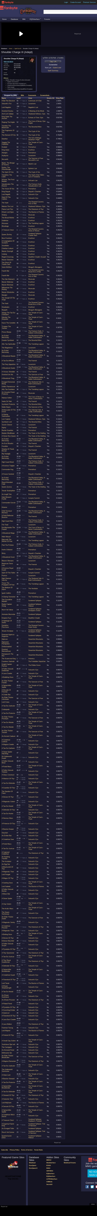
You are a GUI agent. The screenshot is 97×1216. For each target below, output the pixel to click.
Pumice (4, 575)
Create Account (75, 2)
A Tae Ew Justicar (8, 848)
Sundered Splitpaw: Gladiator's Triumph (35, 1120)
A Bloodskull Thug (8, 378)
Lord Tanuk (5, 983)
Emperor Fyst (6, 618)
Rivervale (31, 215)
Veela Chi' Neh (7, 401)
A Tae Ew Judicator (8, 706)
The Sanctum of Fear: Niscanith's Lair (35, 159)
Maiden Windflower (8, 433)
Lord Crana (5, 702)
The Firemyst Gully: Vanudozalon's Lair (35, 185)
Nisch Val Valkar (7, 610)
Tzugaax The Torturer (6, 327)
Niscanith (5, 159)
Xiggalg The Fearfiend (6, 143)
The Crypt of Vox (34, 131)
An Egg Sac (6, 864)
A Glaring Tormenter (8, 597)
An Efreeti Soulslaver (5, 996)
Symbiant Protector (8, 404)
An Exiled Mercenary (5, 336)
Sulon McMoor (7, 267)
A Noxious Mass (7, 818)
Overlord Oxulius (7, 111)
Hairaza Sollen (7, 398)
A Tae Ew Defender (8, 783)
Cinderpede (5, 709)
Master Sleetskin (7, 260)
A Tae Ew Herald (7, 806)
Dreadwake (5, 307)
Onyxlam (5, 833)
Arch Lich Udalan (7, 114)
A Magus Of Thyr (7, 878)
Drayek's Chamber (34, 191)
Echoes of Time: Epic (35, 117)
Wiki (23, 19)
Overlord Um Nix (7, 374)
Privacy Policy (14, 1150)
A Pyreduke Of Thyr (8, 949)
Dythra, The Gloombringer (6, 168)
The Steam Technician (5, 913)
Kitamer (4, 507)
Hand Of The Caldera (6, 198)
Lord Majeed (6, 1030)
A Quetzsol (5, 1013)
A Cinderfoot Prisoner (6, 927)
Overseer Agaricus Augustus (8, 635)
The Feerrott (32, 361)
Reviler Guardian (7, 430)
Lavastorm (32, 103)
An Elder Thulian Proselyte (7, 718)
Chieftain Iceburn (7, 248)
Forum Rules (38, 1150)
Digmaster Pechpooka (5, 643)
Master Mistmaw (7, 285)
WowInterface (51, 1163)
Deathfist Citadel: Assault (37, 257)
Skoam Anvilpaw (7, 631)
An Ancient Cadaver (8, 736)
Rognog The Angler (8, 122)
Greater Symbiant (8, 340)
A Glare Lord (6, 1075)
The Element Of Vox (9, 135)
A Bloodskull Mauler (8, 356)
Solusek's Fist (6, 103)
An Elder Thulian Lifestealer (7, 698)
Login (66, 2)
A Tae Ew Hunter (7, 813)
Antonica (31, 658)
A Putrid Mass (6, 766)
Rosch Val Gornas (8, 1132)
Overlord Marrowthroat (6, 650)
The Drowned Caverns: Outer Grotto (36, 626)
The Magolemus (7, 348)
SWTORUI (49, 1171)
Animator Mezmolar (8, 614)
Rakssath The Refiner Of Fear (7, 540)
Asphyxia (5, 155)
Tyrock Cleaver (7, 425)
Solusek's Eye (33, 194)
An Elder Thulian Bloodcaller (7, 1056)
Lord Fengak (6, 874)
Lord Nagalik (6, 194)
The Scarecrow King (9, 658)
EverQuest (32, 1165)
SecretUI (49, 1184)
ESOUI (48, 1165)
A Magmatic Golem (8, 801)
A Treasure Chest (8, 230)
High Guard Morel (8, 462)
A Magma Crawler (8, 744)
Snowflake (5, 245)
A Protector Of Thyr (8, 823)
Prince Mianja (6, 332)
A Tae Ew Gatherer (8, 748)
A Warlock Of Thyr (8, 778)
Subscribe (4, 1150)
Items (10, 48)
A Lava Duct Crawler (9, 1019)
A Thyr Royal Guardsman (6, 961)
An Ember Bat (6, 835)
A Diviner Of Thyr (8, 797)
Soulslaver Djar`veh (8, 1044)
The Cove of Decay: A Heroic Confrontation (35, 397)
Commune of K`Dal (34, 101)
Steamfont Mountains (35, 639)
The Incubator (6, 861)
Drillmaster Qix (7, 1053)
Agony (4, 427)
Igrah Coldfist (6, 593)
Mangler (4, 295)
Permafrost (32, 147)
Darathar (5, 139)
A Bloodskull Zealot (8, 368)
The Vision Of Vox (8, 189)
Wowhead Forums (70, 1163)
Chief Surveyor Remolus (7, 512)
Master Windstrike (8, 292)
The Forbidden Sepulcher (37, 661)
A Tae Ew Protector (8, 713)
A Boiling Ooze (7, 934)
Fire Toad (5, 525)
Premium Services (89, 2)
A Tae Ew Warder (8, 722)
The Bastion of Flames (36, 212)
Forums (47, 19)
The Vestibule (33, 588)
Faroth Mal (5, 271)
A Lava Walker (7, 1024)
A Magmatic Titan (8, 871)
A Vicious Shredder (8, 372)
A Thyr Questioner (8, 953)
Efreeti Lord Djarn (8, 212)
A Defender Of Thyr (8, 810)
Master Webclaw (7, 282)
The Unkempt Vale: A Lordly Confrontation (35, 411)
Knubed (4, 147)
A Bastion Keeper (8, 829)
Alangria (4, 153)
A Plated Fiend (7, 1004)
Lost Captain (6, 419)
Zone (30, 98)
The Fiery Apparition (8, 364)
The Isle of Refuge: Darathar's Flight (35, 138)
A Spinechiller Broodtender (6, 970)
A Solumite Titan (7, 1099)
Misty (4, 553)
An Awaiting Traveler (6, 857)
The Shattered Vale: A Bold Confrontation (35, 383)
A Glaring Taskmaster (6, 415)
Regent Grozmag (7, 257)
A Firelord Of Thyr (8, 1035)
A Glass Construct (8, 775)
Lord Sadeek (6, 886)
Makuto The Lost (7, 206)
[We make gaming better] (7, 2)
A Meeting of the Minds (36, 111)
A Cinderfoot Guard (8, 975)
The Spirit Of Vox (8, 172)
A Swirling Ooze (7, 883)
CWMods (49, 1182)
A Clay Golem (6, 904)
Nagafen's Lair (33, 107)
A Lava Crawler (7, 673)
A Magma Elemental (9, 1061)
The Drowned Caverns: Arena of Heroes (36, 230)
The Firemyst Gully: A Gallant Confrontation (35, 332)
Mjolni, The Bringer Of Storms (8, 164)
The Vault (5, 203)
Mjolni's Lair (32, 164)
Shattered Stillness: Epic (36, 114)
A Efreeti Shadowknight (6, 987)
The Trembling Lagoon (36, 223)
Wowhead (32, 1163)
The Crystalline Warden (7, 600)
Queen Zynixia (7, 487)
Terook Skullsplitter (8, 491)
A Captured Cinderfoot (5, 853)
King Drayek (6, 191)
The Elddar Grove (34, 665)
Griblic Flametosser (8, 386)
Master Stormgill (7, 251)
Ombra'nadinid (6, 646)
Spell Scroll (17, 48)
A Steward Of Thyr (8, 1095)
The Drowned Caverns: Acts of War (36, 202)
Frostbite (5, 446)
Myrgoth (4, 310)
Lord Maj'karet (6, 1103)
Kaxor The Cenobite (8, 323)
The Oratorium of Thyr (36, 209)
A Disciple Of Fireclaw (6, 691)
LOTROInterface (51, 1179)
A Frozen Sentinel (8, 474)
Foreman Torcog (7, 1028)
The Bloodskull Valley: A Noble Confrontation (36, 336)
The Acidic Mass (7, 908)
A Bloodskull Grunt (8, 557)
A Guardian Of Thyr (8, 788)
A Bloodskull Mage (8, 533)
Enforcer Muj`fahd (8, 941)
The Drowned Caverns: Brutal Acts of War (36, 271)
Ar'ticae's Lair (32, 180)
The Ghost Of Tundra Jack (6, 263)
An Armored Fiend (8, 1050)
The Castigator (7, 1047)
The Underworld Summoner (7, 1070)
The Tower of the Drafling (37, 433)
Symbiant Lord (7, 422)
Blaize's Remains (8, 561)
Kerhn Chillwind (7, 550)
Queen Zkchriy (7, 234)
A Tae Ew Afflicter (8, 361)
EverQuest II (33, 1168)
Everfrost (31, 150)
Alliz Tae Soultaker (8, 389)
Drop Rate (59, 98)
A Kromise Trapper (8, 466)
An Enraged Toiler (8, 1128)
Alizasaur (5, 223)
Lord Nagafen (6, 107)
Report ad (77, 34)
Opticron (5, 639)
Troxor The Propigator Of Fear (8, 584)
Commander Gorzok (8, 503)
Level (19, 98)
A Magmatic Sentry (8, 922)
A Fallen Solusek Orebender (7, 669)
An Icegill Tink (7, 494)
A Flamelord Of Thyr (9, 979)
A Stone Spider (7, 898)
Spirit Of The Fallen (8, 573)
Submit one (57, 68)
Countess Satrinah (8, 661)
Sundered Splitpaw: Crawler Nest (35, 234)
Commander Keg (7, 469)
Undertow (5, 220)
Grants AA (50, 98)
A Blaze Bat (6, 894)
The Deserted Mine (34, 127)
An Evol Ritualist (7, 443)
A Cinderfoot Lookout (6, 740)
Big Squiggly (6, 454)
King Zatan (5, 150)
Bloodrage (5, 226)
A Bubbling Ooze (7, 677)
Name (4, 98)
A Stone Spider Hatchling (7, 752)
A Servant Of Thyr (8, 1106)
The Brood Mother (8, 218)
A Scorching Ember (8, 1010)
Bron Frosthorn (7, 238)
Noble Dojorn (6, 407)
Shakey (4, 215)
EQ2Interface (35, 19)
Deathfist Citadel (34, 618)
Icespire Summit (34, 498)
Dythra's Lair (32, 168)
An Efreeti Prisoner (8, 1000)
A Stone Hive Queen (9, 436)
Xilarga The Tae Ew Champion (8, 313)
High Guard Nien (7, 521)
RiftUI (48, 1168)
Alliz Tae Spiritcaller (8, 344)
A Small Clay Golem (9, 1041)
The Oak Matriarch (8, 279)
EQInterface (50, 1173)
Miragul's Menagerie (35, 267)
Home (4, 19)
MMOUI (48, 1160)
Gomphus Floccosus (5, 626)
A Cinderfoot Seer (8, 839)
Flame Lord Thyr (7, 209)
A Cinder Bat (6, 694)
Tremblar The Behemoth (6, 126)
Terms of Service (27, 1150)
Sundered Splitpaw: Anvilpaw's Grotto (35, 609)
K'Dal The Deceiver (8, 101)
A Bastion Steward (8, 1079)
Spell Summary (53, 70)
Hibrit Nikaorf (6, 537)
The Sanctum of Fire (35, 407)
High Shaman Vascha (6, 579)
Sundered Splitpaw (34, 600)
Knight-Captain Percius (7, 665)
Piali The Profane (8, 545)
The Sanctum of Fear (35, 374)
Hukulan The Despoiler (6, 318)
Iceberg (4, 254)
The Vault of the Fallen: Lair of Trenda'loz (36, 176)
